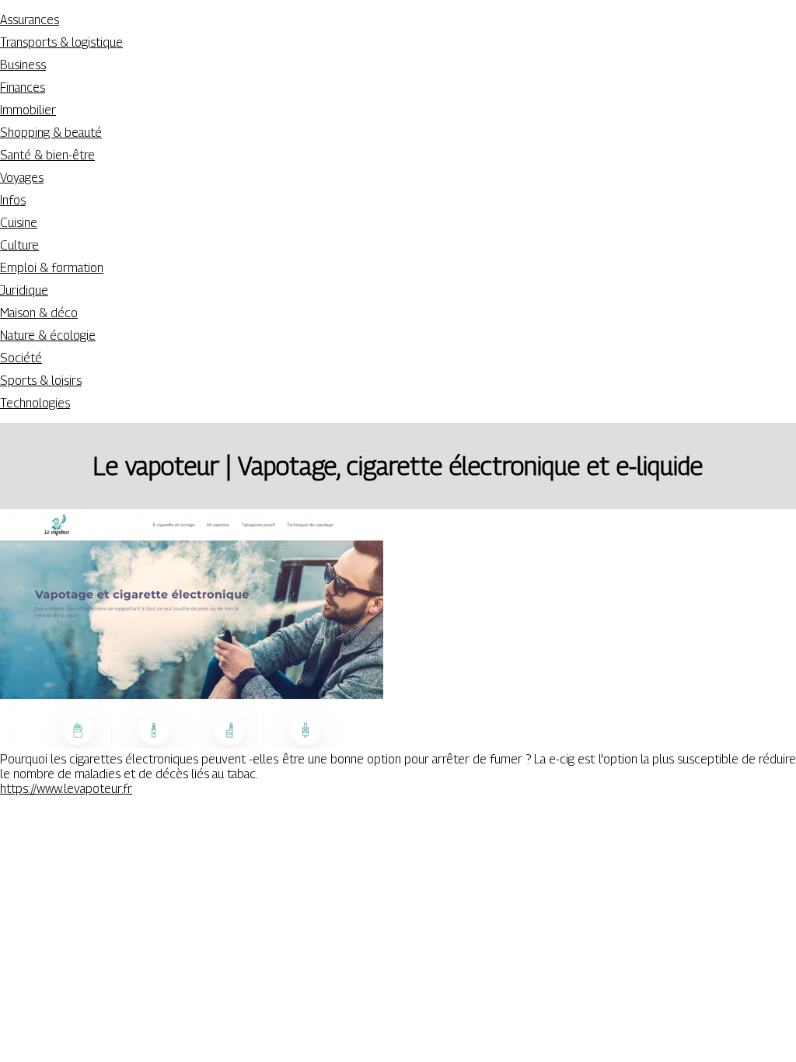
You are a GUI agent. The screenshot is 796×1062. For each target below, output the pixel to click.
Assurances (29, 19)
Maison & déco (39, 313)
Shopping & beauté (51, 132)
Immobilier (28, 110)
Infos (13, 200)
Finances (22, 87)
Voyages (22, 177)
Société (21, 358)
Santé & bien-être (47, 155)
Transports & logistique (61, 42)
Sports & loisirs (41, 380)
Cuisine (18, 222)
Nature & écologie (48, 335)
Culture (19, 245)
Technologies (35, 403)
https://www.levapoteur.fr (66, 788)
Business (23, 65)
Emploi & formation (51, 267)
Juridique (24, 290)
